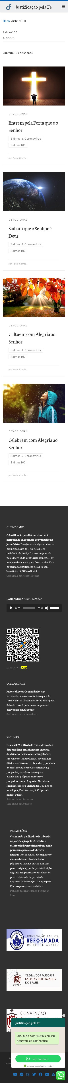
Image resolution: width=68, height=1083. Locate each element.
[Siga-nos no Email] (47, 1074)
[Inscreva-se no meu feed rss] (53, 1074)
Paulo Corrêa (19, 158)
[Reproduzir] (11, 608)
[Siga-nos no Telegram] (21, 1074)
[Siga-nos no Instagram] (27, 1074)
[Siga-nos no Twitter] (34, 1074)
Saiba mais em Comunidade (22, 714)
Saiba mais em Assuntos (20, 799)
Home (6, 21)
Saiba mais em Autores (19, 803)
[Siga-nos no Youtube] (15, 1074)
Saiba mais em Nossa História (23, 575)
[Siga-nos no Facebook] (40, 1074)
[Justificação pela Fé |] (8, 6)
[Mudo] (47, 608)
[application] (34, 608)
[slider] (55, 607)
